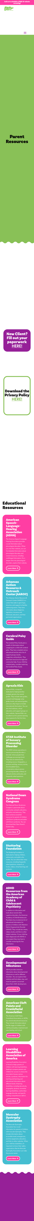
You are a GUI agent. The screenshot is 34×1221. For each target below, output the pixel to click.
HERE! (17, 345)
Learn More (12, 568)
